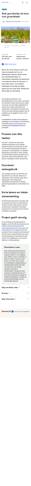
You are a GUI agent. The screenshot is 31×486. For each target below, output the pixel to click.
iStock (23, 45)
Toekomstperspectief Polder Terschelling (13, 228)
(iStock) (6, 47)
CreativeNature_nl (15, 45)
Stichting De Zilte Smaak (16, 123)
